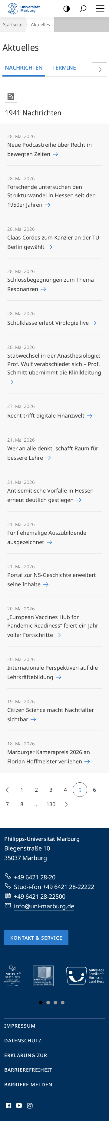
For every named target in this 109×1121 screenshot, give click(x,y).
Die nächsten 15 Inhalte (65, 804)
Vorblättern (99, 69)
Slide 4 (62, 1002)
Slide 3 (55, 1002)
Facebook (8, 1109)
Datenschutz (22, 1040)
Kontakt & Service (36, 938)
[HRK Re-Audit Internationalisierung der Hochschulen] (47, 976)
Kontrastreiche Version (66, 8)
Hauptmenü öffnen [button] (100, 8)
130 (50, 804)
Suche (83, 8)
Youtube (18, 1109)
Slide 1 (41, 1002)
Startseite (12, 24)
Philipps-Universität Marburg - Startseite (25, 8)
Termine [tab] (64, 67)
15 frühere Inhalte (7, 789)
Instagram (30, 1109)
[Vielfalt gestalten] (16, 976)
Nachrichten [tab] (24, 67)
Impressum (20, 1025)
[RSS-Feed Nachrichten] (11, 97)
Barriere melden (28, 1084)
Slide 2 (48, 1002)
